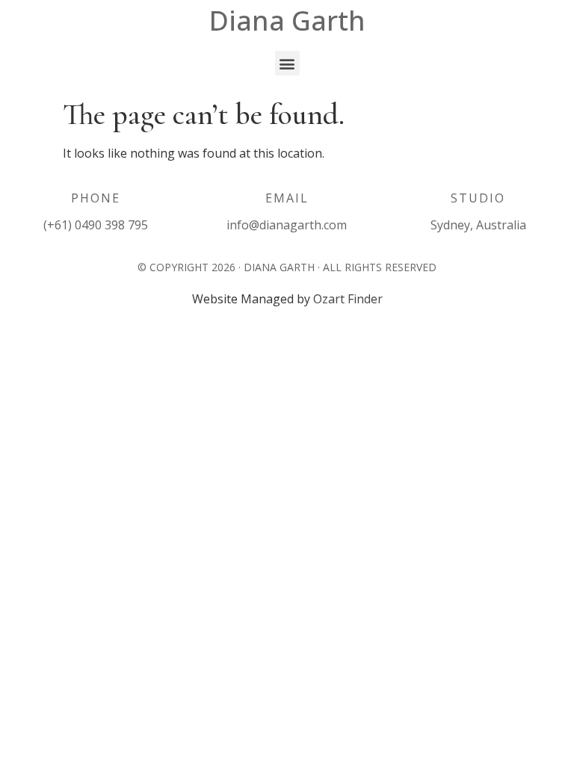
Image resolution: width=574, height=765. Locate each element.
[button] (287, 63)
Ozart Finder (348, 299)
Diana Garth (287, 20)
